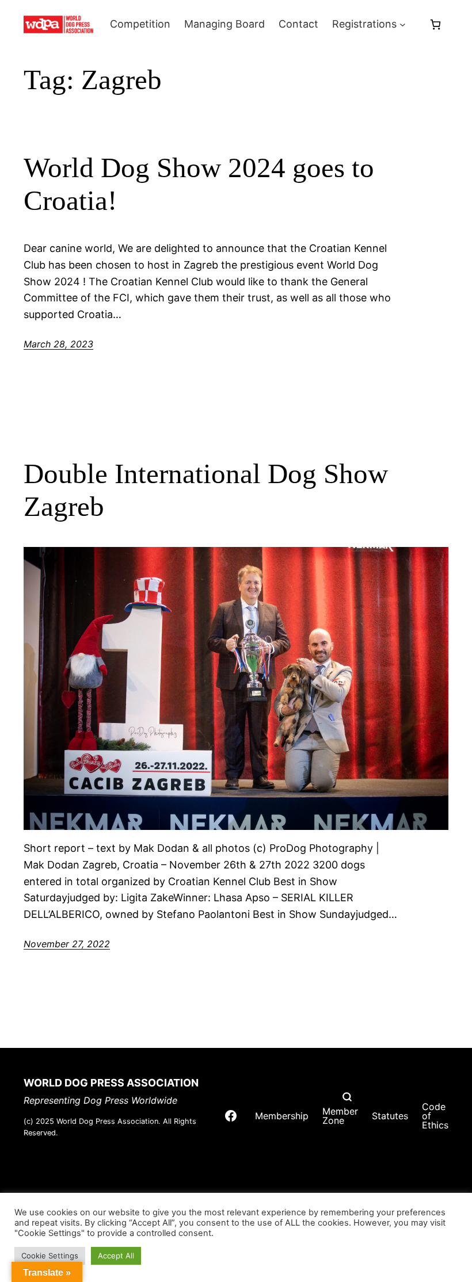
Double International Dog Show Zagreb (206, 490)
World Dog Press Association (111, 1083)
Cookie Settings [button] (49, 1255)
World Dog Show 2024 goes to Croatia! (199, 184)
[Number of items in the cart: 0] (435, 24)
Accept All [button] (116, 1255)
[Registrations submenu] (402, 24)
